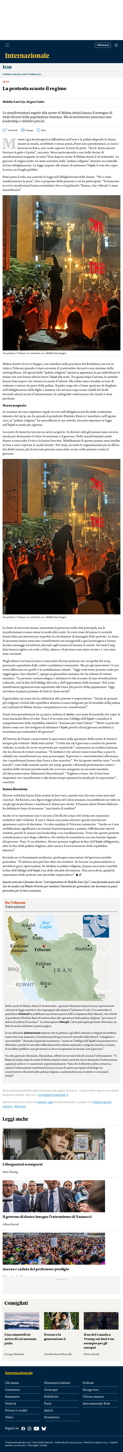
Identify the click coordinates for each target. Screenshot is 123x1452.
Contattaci (12, 1390)
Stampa (29, 130)
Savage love (91, 1390)
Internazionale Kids (96, 1403)
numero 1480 (45, 1102)
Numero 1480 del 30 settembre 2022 (22, 74)
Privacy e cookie (16, 1410)
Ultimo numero (93, 1396)
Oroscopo (51, 1390)
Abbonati (20, 1106)
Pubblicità (51, 1396)
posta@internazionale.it (53, 1095)
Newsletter (52, 1417)
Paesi (47, 1403)
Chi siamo (12, 1383)
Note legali (33, 1445)
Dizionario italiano (57, 1383)
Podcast (88, 1383)
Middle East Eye (14, 101)
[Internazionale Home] (20, 1373)
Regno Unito (35, 101)
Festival (10, 1403)
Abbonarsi (103, 45)
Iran (6, 82)
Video (9, 1417)
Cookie (43, 1445)
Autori (48, 1410)
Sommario (12, 1396)
